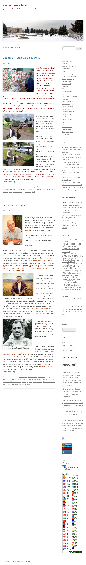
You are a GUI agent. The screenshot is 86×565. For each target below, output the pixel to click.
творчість (14, 384)
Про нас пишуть (67, 122)
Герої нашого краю (68, 74)
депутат (34, 379)
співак (9, 384)
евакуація (74, 275)
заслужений (41, 379)
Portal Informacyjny (68, 215)
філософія (65, 289)
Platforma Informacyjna (69, 208)
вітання (52, 187)
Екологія (65, 86)
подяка (42, 189)
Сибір (45, 382)
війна (66, 273)
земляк (48, 379)
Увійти (64, 343)
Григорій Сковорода (76, 240)
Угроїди (65, 270)
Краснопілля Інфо (15, 5)
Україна (71, 270)
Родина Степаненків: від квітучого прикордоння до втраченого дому (72, 157)
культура (25, 382)
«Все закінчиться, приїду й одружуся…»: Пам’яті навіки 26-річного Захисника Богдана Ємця (72, 414)
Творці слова (66, 129)
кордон (65, 279)
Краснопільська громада (69, 246)
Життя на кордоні (68, 89)
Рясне (64, 262)
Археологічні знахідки (69, 66)
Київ (66, 241)
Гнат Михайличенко (69, 76)
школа (71, 289)
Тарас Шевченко (71, 267)
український (68, 287)
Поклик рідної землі (14, 205)
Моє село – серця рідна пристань (21, 57)
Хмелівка (19, 192)
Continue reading (10, 182)
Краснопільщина (70, 253)
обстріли (69, 280)
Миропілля (68, 258)
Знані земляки (32, 377)
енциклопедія (68, 277)
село (14, 192)
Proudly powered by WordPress (21, 561)
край (52, 379)
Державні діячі (22, 377)
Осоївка (77, 258)
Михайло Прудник (68, 112)
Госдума (28, 379)
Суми (65, 265)
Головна (5, 15)
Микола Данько (67, 107)
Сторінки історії (67, 127)
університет (78, 287)
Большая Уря (20, 379)
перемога (77, 281)
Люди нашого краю (68, 104)
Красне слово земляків (69, 96)
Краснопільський (70, 249)
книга (78, 276)
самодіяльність (37, 382)
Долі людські (66, 84)
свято (10, 192)
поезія (65, 282)
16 (81, 306)
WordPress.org (67, 350)
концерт (25, 189)
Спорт (64, 124)
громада (19, 189)
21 (75, 309)
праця (48, 189)
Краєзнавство (66, 94)
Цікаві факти (66, 134)
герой (72, 273)
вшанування (7, 189)
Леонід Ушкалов (67, 101)
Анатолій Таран (67, 61)
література (78, 279)
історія (78, 289)
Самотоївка (70, 262)
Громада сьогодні (24, 187)
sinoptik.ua (66, 469)
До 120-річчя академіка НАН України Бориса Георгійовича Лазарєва (72, 149)
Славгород (67, 263)
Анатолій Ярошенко (9, 379)
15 (78, 306)
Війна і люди (66, 69)
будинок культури (43, 187)
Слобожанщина (77, 264)
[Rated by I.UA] (67, 440)
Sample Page (17, 15)
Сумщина (73, 265)
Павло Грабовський (68, 119)
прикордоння (74, 282)
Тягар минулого (67, 132)
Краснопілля (7, 382)
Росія (30, 382)
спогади (77, 285)
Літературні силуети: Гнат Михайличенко (72, 210)
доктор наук (66, 275)
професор (68, 284)
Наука (64, 117)
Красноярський (16, 382)
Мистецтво (41, 377)
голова (13, 189)
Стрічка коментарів (68, 348)
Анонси (64, 64)
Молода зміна (66, 114)
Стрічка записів (67, 345)
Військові (65, 71)
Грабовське (65, 240)
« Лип (64, 317)
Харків (78, 270)
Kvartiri (64, 225)
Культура (65, 99)
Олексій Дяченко (34, 189)
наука (64, 281)
